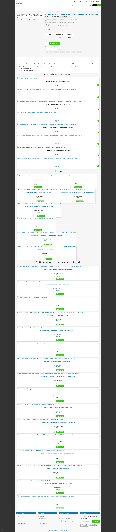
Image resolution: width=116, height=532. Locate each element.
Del (48, 49)
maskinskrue (56, 51)
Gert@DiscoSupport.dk (67, 521)
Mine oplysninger (43, 523)
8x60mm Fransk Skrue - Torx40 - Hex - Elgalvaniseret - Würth (58, 407)
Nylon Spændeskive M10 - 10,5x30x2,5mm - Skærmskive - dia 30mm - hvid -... (58, 499)
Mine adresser (42, 521)
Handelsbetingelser (22, 523)
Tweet (51, 49)
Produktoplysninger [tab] (34, 59)
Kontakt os (20, 521)
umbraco (62, 51)
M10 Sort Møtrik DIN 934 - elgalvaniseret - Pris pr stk (38, 192)
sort (47, 51)
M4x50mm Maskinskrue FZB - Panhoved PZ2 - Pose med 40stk (58, 483)
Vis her (58, 77)
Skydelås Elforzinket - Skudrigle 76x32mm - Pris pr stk (58, 300)
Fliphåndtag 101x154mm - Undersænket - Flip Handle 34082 (58, 150)
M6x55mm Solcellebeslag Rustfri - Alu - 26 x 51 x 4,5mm (58, 392)
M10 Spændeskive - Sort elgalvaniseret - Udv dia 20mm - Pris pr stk (75, 178)
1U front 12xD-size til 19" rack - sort (58, 92)
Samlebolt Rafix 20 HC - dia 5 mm (58, 346)
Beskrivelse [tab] (23, 59)
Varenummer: (63, 16)
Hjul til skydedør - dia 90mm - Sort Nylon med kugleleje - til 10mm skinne (58, 376)
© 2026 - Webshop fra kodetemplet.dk (58, 530)
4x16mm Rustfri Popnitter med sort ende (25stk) (58, 284)
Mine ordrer (41, 516)
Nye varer (20, 518)
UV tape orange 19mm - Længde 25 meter (58, 115)
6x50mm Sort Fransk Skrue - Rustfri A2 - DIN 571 (58, 468)
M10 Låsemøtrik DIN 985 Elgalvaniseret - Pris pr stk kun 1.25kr (39, 206)
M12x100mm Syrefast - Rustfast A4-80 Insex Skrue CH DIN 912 (58, 361)
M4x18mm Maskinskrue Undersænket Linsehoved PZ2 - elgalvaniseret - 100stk (58, 437)
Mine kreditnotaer (43, 518)
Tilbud (19, 516)
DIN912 (73, 51)
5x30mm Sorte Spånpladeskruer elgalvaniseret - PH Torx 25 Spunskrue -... (58, 330)
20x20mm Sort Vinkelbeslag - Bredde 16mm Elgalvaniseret (58, 269)
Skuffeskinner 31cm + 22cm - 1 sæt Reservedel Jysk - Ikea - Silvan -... (58, 162)
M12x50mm (79, 51)
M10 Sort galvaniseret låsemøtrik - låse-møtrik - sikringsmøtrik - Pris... (77, 192)
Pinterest (55, 49)
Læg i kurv (54, 43)
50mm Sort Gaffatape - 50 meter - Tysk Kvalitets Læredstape (58, 104)
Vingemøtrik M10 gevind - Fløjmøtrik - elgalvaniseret (36, 178)
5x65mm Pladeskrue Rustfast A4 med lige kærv (58, 315)
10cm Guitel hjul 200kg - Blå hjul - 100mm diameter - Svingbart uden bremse (58, 127)
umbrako (68, 51)
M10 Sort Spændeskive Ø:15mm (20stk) (46, 249)
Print (62, 49)
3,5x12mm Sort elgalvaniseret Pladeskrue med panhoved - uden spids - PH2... (58, 422)
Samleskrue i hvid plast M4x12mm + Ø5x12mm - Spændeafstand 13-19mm (58, 453)
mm (51, 51)
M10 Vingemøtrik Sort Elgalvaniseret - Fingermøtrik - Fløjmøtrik (46, 235)
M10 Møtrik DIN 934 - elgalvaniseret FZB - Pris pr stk (36, 221)
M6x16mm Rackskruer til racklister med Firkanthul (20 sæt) (58, 81)
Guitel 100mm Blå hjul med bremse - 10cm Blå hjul (58, 138)
